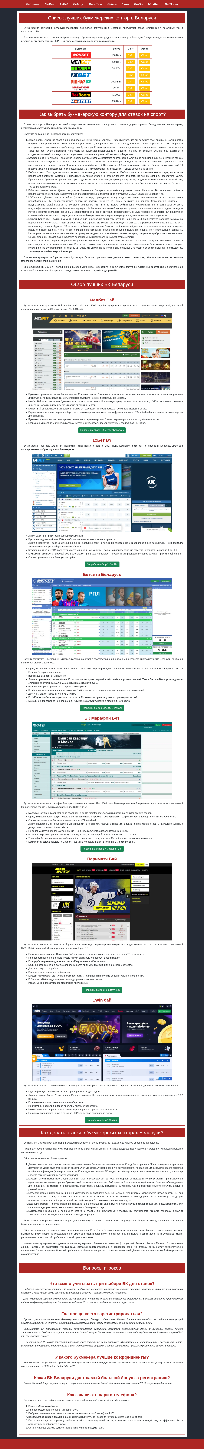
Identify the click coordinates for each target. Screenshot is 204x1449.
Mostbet (153, 4)
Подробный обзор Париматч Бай (102, 990)
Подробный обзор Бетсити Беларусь (102, 708)
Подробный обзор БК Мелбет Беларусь (102, 430)
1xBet (64, 4)
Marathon (95, 4)
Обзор (144, 55)
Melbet (49, 4)
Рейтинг (32, 4)
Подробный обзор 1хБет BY (102, 564)
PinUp (138, 4)
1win (125, 4)
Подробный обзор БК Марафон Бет (102, 849)
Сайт (130, 55)
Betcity (78, 4)
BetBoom (171, 4)
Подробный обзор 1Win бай (102, 1120)
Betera (112, 4)
